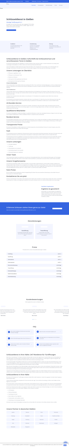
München (27, 423)
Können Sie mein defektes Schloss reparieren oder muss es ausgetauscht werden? (49, 344)
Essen (42, 415)
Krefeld (56, 419)
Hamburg (27, 419)
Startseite (34, 5)
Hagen (13, 419)
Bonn (42, 412)
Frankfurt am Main (56, 415)
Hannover (42, 419)
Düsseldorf (27, 415)
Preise (55, 5)
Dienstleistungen (49, 5)
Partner (33, 440)
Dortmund (56, 412)
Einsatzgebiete (40, 5)
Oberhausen (41, 423)
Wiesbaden (13, 426)
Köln (13, 423)
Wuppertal (27, 426)
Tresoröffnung (44, 230)
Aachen (13, 412)
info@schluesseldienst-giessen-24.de (16, 1)
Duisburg (13, 415)
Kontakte (61, 5)
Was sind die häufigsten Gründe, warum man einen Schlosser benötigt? (20, 332)
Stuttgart (56, 423)
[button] (33, 319)
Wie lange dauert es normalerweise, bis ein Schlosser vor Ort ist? (50, 338)
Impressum (34, 442)
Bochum (27, 412)
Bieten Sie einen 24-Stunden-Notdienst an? (48, 331)
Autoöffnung (25, 230)
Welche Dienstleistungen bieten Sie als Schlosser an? (21, 338)
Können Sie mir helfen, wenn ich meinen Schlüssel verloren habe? (20, 344)
